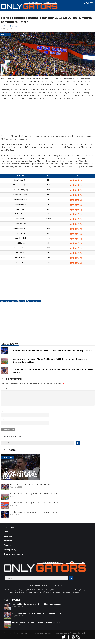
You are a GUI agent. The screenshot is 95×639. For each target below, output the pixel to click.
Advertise (8, 541)
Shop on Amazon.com (13, 554)
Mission (7, 532)
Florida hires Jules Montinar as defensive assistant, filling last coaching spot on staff (53, 350)
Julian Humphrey (33, 301)
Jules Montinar (18, 301)
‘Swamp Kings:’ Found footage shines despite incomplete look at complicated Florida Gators (53, 370)
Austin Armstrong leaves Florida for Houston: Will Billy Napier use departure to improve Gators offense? (50, 360)
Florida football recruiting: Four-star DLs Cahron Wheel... (35, 503)
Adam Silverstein (11, 26)
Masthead (8, 536)
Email (4, 419)
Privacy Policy (10, 550)
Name (4, 411)
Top (89, 633)
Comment (5, 388)
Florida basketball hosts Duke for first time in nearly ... (34, 512)
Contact (7, 545)
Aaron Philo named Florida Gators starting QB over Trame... (36, 484)
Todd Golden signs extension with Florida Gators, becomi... (37, 604)
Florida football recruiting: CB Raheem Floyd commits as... (36, 493)
